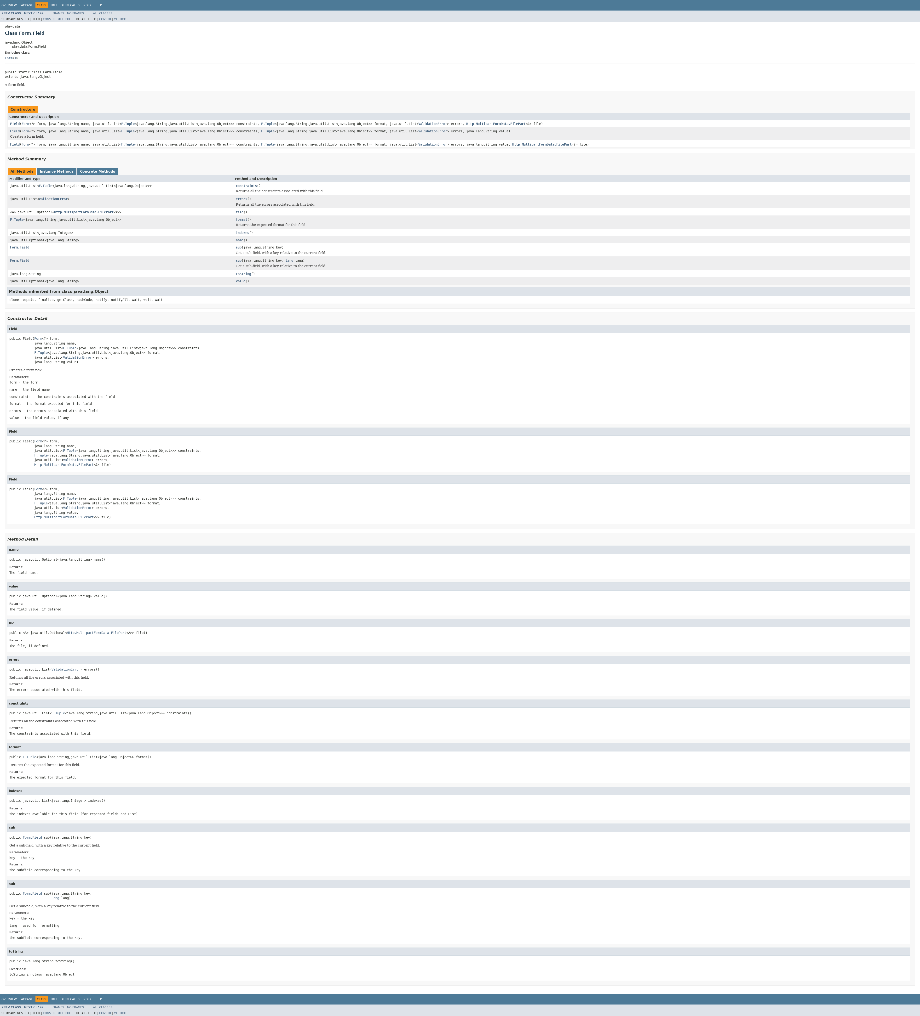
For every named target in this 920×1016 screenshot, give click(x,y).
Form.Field (19, 247)
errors (241, 199)
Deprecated (70, 5)
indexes (242, 233)
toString (243, 274)
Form (8, 58)
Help (98, 5)
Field (15, 124)
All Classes (102, 13)
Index (87, 5)
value (240, 281)
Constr (49, 19)
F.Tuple (128, 124)
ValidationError (432, 124)
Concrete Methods (97, 171)
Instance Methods (57, 171)
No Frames (75, 13)
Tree (54, 5)
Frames (58, 13)
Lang (289, 260)
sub (239, 247)
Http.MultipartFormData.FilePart (496, 124)
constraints (246, 186)
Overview (9, 5)
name (239, 240)
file (239, 212)
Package (26, 5)
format (241, 219)
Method (64, 19)
